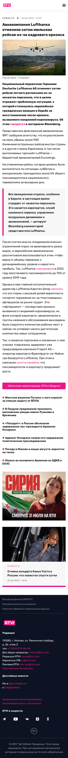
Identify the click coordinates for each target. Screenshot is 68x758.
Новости (8, 18)
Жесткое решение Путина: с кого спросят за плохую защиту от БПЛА (32, 399)
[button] (64, 5)
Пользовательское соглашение (19, 604)
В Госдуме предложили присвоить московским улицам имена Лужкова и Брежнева (28, 412)
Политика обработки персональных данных (26, 609)
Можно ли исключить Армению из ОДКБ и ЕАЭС (32, 462)
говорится (17, 124)
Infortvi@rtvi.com (39, 652)
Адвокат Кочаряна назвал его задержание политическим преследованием (32, 439)
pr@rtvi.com (29, 660)
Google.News (12, 687)
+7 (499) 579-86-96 (19, 648)
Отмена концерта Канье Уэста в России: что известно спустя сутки (32, 573)
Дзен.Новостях (18, 683)
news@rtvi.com (31, 656)
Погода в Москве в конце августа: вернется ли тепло (33, 450)
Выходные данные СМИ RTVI (17, 599)
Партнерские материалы (17, 668)
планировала (45, 268)
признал (56, 289)
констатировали (28, 362)
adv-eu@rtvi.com (30, 664)
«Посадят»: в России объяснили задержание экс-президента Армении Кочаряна (28, 426)
